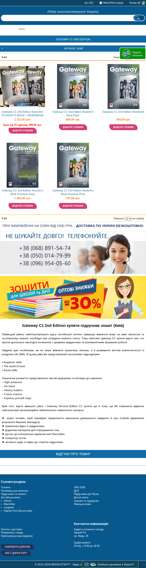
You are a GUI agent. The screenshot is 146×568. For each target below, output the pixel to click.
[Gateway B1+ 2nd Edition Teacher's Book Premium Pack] (22, 165)
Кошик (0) (134, 2)
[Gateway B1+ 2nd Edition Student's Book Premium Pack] (72, 86)
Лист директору (16, 553)
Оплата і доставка (11, 529)
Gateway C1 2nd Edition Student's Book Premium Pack (73, 192)
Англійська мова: (11, 497)
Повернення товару (12, 532)
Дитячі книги (81, 497)
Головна (5, 487)
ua (86, 3)
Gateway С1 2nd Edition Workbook (123, 111)
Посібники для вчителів (14, 490)
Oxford (7, 500)
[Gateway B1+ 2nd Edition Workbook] (123, 86)
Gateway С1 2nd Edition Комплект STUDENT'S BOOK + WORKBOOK (23, 113)
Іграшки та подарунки (86, 500)
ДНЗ (76, 490)
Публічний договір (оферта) (17, 536)
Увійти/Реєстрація (113, 2)
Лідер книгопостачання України (73, 11)
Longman (9, 507)
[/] (22, 86)
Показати (118, 57)
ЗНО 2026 (79, 487)
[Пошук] (139, 18)
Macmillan (9, 504)
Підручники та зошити (13, 494)
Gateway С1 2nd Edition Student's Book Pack (73, 113)
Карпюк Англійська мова (18, 510)
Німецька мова (82, 504)
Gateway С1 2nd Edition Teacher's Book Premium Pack (22, 192)
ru (91, 3)
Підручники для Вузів (86, 494)
